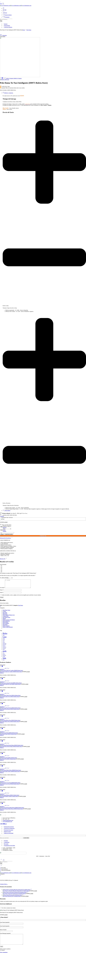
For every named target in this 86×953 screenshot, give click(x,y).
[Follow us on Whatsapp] (5, 824)
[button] (44, 210)
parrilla (4, 656)
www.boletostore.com (7, 821)
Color (1, 530)
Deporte (4, 645)
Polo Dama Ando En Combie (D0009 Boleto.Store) (11, 671)
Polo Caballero (6, 623)
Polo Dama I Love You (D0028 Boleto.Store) (10, 783)
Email (1, 592)
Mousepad (5, 613)
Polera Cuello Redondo (8, 627)
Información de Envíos (9, 826)
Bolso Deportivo (6, 621)
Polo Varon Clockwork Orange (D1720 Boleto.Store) (14, 893)
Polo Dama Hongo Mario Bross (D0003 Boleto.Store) (11, 808)
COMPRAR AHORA (9, 534)
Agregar (2, 534)
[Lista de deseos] (1, 78)
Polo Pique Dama (6, 617)
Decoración (4, 643)
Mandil (4, 618)
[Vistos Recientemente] (4, 860)
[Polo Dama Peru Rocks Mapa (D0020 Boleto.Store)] (43, 745)
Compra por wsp (43, 535)
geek (4, 651)
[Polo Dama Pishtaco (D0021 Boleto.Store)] (43, 795)
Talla (1, 526)
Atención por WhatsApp (9, 828)
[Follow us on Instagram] (2, 824)
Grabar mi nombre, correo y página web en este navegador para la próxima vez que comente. (21, 595)
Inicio (24, 29)
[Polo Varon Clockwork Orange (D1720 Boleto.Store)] (15, 892)
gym (3, 652)
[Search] (3, 4)
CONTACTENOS (8, 27)
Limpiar (4, 531)
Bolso (5, 633)
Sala (4, 658)
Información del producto (5, 538)
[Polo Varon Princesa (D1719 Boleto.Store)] (12, 895)
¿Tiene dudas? (7, 510)
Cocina (4, 639)
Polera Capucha (6, 625)
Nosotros (6, 840)
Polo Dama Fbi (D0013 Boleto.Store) (8, 758)
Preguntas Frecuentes (8, 830)
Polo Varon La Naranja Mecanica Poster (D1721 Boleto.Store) (16, 890)
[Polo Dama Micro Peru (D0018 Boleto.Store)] (43, 720)
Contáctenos (6, 842)
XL (3, 672)
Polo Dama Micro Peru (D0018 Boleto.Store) (10, 721)
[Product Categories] (4, 10)
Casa (4, 637)
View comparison (3, 952)
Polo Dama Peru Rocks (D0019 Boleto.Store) (10, 709)
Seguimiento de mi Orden (9, 845)
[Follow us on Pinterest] (1, 824)
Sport (3, 659)
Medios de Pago (7, 831)
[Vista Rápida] (5, 669)
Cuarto (4, 642)
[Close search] (1, 866)
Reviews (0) (2, 558)
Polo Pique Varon (6, 610)
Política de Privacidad (8, 833)
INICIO (5, 24)
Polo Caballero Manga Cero (9, 615)
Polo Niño (5, 612)
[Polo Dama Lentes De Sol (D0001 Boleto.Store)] (43, 683)
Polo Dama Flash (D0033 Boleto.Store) (8, 734)
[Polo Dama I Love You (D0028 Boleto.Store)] (43, 782)
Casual (4, 638)
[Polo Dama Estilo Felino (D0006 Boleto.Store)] (43, 770)
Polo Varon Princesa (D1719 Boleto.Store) (12, 896)
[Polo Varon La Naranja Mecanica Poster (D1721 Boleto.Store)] (17, 889)
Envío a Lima (5, 305)
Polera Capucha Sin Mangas (9, 619)
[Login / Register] (3, 8)
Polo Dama (28, 29)
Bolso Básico (5, 622)
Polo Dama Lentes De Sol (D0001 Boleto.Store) (10, 684)
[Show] (0, 2)
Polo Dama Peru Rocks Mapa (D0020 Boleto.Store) (11, 746)
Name (1, 590)
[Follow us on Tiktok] (6, 824)
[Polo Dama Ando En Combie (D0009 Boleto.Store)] (43, 670)
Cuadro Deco (5, 616)
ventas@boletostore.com (8, 820)
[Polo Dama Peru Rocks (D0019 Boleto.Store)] (43, 707)
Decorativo (4, 644)
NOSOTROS (7, 25)
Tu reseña (2, 587)
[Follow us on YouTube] (4, 824)
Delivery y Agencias (8, 92)
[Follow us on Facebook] (0, 824)
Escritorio (4, 648)
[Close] (0, 606)
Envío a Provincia (6, 503)
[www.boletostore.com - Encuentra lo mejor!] (15, 5)
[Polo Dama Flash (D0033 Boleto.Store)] (43, 732)
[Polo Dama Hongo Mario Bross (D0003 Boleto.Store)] (43, 807)
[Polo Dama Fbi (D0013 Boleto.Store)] (43, 757)
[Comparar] (8, 669)
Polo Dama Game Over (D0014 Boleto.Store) (10, 696)
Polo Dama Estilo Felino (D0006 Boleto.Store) (10, 771)
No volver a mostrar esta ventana (9, 907)
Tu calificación (3, 577)
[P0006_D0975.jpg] (20, 76)
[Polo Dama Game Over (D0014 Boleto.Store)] (43, 695)
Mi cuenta (6, 843)
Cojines (4, 611)
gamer (4, 649)
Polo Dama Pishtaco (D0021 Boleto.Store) (9, 796)
